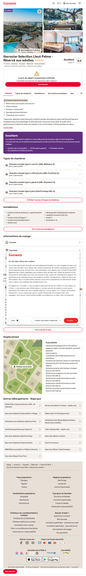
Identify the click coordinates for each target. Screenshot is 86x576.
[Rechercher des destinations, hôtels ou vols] (53, 3)
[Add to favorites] (39, 11)
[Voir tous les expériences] (73, 61)
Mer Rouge (62, 480)
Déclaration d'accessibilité (62, 506)
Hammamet (24, 500)
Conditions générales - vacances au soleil (62, 523)
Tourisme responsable (62, 500)
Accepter (70, 320)
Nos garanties (62, 533)
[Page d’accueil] (9, 3)
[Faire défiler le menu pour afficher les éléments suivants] (81, 93)
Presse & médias (62, 503)
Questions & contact (62, 516)
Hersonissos (24, 503)
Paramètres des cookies (24, 525)
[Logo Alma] (54, 544)
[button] (23, 30)
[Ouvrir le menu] (80, 3)
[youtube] (33, 544)
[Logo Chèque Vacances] (59, 544)
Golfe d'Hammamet (62, 487)
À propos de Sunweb (62, 496)
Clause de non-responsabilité (24, 532)
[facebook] (21, 544)
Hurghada (24, 496)
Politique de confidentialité (24, 518)
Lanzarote (62, 484)
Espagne (24, 480)
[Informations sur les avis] (73, 62)
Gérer (13, 320)
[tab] (8, 93)
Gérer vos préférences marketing (24, 528)
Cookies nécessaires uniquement (46, 320)
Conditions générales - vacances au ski (62, 526)
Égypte (24, 484)
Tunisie (24, 487)
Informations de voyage (62, 529)
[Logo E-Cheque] (64, 544)
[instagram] (27, 544)
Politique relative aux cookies (24, 522)
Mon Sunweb (62, 519)
